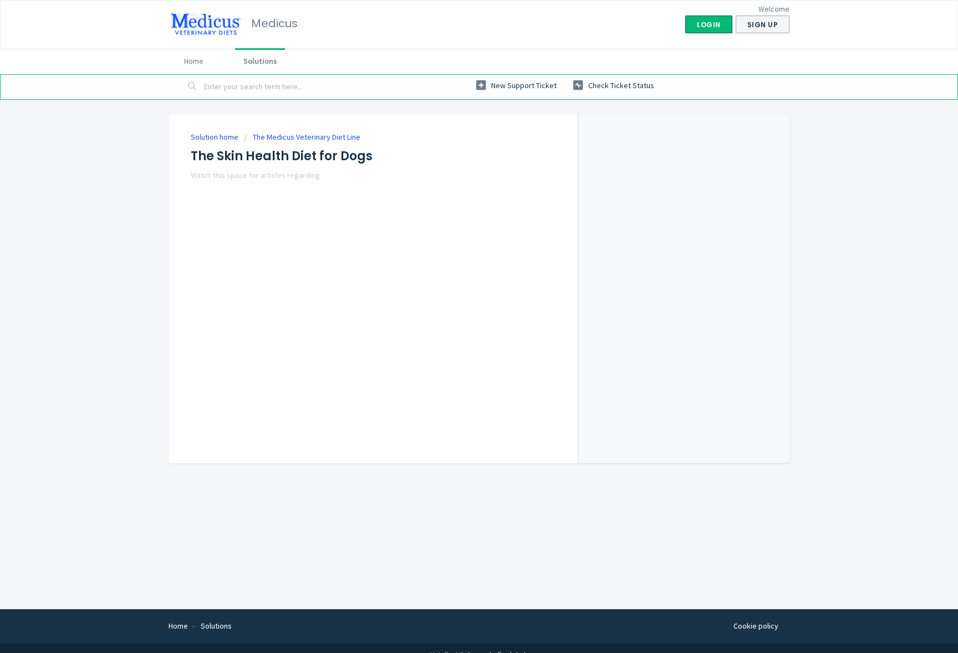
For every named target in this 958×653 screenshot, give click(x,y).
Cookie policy (755, 626)
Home (193, 61)
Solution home (215, 137)
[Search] (192, 87)
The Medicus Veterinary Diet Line (306, 137)
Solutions (260, 61)
